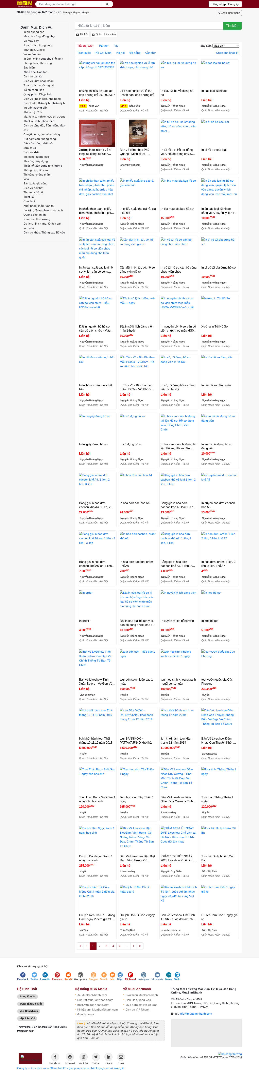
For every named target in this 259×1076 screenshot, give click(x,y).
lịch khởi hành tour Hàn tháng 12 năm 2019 (176, 740)
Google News (84, 1014)
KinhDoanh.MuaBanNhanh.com (96, 1009)
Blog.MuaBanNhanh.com (92, 1004)
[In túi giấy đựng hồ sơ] (97, 427)
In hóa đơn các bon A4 (135, 503)
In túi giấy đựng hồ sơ (93, 444)
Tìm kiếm (232, 25)
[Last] (140, 946)
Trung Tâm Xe (27, 996)
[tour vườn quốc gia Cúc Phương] (219, 663)
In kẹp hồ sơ (209, 620)
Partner (104, 45)
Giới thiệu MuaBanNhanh (140, 995)
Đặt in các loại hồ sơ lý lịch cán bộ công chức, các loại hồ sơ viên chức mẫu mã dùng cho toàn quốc (137, 623)
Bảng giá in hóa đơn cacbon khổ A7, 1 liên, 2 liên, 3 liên (176, 564)
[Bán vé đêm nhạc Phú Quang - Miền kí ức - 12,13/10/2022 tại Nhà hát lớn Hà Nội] (138, 133)
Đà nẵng (135, 52)
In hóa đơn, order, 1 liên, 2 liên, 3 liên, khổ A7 (218, 563)
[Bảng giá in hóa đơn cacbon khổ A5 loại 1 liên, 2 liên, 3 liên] (179, 486)
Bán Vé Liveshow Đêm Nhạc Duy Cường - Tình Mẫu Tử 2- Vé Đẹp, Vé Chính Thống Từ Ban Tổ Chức (177, 799)
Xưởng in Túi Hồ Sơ (214, 326)
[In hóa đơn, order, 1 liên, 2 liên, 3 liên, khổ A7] (219, 545)
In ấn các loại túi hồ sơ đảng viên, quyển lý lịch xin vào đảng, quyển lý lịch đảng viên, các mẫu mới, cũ (219, 211)
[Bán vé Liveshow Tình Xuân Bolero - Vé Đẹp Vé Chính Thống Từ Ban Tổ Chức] (97, 663)
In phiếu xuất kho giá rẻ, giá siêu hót (138, 210)
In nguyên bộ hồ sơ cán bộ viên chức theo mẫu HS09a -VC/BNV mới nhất (179, 329)
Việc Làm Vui (27, 1018)
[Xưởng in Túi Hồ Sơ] (219, 309)
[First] (80, 946)
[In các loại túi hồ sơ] (219, 74)
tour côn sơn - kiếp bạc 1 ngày (136, 681)
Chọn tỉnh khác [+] (227, 52)
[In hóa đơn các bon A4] (138, 486)
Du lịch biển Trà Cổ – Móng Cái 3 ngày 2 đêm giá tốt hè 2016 (97, 917)
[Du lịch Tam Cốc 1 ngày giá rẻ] (219, 898)
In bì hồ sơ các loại (213, 149)
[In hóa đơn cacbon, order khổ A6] (138, 545)
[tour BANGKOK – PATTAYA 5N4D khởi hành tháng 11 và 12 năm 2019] (138, 721)
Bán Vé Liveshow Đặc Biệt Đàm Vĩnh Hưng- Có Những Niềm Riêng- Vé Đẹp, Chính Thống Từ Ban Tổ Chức (137, 858)
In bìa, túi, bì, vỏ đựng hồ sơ (177, 92)
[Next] (134, 946)
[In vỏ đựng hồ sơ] (138, 427)
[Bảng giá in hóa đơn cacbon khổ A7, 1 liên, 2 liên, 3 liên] (179, 545)
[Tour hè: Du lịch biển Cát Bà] (219, 839)
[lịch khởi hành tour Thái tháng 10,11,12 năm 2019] (97, 721)
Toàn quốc (84, 52)
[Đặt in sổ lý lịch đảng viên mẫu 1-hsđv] (138, 309)
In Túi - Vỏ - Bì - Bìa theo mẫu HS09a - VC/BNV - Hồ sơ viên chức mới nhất (138, 387)
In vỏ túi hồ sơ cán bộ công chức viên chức (178, 269)
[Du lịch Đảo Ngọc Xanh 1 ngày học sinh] (97, 839)
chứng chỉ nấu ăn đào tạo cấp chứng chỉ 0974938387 (97, 92)
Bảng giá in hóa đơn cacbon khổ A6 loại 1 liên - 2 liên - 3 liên (96, 564)
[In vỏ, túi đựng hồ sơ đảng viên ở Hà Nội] (179, 368)
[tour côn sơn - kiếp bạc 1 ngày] (138, 663)
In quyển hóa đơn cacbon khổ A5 (218, 505)
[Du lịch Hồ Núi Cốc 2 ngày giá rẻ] (138, 898)
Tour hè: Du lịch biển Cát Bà (217, 858)
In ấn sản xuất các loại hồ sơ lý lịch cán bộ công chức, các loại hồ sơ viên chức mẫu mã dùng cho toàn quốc (96, 270)
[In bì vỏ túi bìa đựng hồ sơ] (219, 250)
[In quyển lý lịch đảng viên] (179, 604)
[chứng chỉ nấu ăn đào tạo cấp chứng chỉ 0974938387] (97, 74)
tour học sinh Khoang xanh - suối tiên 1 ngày (178, 681)
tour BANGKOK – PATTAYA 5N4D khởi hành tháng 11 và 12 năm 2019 (137, 741)
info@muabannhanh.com (196, 1013)
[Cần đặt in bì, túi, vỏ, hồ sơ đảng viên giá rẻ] (138, 250)
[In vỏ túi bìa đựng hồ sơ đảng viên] (219, 427)
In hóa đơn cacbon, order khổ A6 (136, 563)
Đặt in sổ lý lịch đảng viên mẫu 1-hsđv (136, 328)
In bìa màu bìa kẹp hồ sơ (177, 208)
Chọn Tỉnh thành (230, 12)
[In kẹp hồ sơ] (219, 604)
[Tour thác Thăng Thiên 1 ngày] (219, 780)
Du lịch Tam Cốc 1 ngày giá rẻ (219, 917)
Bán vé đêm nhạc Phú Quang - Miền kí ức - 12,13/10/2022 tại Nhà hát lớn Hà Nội (136, 152)
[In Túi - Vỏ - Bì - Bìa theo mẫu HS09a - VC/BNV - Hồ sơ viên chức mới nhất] (138, 368)
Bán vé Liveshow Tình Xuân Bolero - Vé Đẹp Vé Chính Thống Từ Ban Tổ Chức (95, 682)
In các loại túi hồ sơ (214, 90)
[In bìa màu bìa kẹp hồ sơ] (179, 192)
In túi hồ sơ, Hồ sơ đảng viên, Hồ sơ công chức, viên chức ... (177, 152)
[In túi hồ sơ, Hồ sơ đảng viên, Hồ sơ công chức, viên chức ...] (179, 133)
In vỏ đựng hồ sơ (131, 444)
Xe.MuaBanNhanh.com (91, 995)
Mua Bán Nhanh (29, 1011)
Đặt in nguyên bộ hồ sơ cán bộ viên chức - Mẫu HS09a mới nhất (94, 329)
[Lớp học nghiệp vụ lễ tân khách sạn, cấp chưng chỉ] (138, 74)
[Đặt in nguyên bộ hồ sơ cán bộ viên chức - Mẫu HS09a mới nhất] (97, 309)
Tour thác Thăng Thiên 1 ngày (217, 799)
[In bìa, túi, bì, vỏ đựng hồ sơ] (179, 74)
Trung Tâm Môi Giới (31, 1003)
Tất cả (85, 45)
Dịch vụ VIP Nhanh (136, 1009)
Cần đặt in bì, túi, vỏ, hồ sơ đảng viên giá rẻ (137, 269)
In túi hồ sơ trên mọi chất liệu (95, 387)
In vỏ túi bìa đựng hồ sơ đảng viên (217, 446)
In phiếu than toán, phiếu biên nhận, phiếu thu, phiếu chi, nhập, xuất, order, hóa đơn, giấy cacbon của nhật (96, 211)
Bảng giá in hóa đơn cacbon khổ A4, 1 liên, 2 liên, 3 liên (94, 505)
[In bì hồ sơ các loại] (219, 133)
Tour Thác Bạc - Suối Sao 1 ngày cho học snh (97, 799)
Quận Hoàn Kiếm (106, 34)
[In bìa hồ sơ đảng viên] (219, 368)
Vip (116, 45)
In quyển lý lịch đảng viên (177, 620)
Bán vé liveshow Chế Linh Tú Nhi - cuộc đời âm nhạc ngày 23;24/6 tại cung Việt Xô (178, 917)
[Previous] (87, 946)
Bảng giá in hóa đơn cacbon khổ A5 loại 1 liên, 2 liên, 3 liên (178, 505)
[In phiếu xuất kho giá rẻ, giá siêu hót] (138, 192)
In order (84, 620)
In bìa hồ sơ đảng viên (216, 385)
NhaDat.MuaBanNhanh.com (94, 999)
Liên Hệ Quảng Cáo (137, 999)
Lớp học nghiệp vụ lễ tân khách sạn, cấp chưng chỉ (137, 92)
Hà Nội (84, 34)
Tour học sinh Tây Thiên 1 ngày (137, 799)
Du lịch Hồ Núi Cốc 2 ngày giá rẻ (137, 917)
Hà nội (120, 52)
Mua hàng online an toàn (140, 1004)
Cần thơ (150, 52)
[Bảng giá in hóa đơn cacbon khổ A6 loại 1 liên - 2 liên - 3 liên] (97, 545)
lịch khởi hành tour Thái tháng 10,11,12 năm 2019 (95, 740)
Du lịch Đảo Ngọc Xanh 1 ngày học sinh (96, 858)
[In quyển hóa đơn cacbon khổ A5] (219, 486)
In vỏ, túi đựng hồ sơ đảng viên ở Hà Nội (178, 387)
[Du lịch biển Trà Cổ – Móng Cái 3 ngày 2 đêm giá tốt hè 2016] (97, 898)
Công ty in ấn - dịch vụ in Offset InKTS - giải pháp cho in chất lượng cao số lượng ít (70, 1068)
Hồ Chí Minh (103, 52)
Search (107, 4)
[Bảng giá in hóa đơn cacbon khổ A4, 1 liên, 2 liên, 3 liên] (97, 486)
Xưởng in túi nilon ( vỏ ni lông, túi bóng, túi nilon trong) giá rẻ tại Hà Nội (95, 152)
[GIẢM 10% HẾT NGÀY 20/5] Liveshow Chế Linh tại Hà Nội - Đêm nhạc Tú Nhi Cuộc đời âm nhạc (179, 858)
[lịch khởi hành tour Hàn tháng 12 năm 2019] (179, 721)
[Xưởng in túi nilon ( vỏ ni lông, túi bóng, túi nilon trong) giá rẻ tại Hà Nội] (97, 133)
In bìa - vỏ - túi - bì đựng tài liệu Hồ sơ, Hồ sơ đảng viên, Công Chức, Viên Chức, (178, 446)
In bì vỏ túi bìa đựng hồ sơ (218, 267)
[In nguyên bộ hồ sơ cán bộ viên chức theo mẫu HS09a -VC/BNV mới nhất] (179, 309)
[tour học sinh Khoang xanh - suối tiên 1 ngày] (179, 663)
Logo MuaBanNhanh (24, 4)
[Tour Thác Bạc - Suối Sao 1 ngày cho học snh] (97, 780)
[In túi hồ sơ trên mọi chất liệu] (97, 368)
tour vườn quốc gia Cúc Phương (217, 681)
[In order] (97, 604)
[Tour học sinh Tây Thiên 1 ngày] (138, 780)
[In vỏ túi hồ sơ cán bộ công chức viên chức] (179, 250)
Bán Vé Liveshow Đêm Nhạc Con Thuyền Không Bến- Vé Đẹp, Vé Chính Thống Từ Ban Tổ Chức (218, 741)
